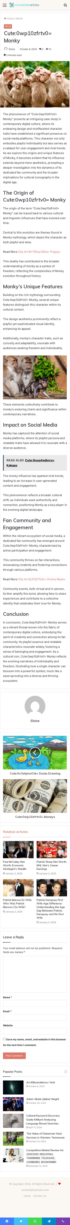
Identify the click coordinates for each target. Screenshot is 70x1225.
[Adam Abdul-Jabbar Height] (13, 1104)
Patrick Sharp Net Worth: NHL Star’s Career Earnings (52, 865)
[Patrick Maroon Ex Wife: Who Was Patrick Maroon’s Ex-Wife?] (18, 887)
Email (7, 1011)
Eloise (12, 49)
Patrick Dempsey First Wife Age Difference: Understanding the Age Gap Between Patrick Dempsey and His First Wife (51, 908)
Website (8, 1025)
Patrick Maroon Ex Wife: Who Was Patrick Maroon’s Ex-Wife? (17, 903)
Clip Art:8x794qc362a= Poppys (39, 251)
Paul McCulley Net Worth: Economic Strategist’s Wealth (14, 865)
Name (7, 997)
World (19, 18)
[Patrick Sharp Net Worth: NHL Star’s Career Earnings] (52, 849)
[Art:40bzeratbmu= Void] (13, 1087)
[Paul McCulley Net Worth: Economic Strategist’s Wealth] (18, 849)
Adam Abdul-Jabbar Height (42, 1099)
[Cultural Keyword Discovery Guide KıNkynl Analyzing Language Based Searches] (13, 1121)
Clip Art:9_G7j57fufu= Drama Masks (41, 579)
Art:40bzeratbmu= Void (40, 1082)
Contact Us (39, 1195)
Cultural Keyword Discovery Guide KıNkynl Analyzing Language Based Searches (43, 1119)
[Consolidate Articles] (24, 5)
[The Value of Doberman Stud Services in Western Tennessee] (13, 1139)
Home (10, 18)
